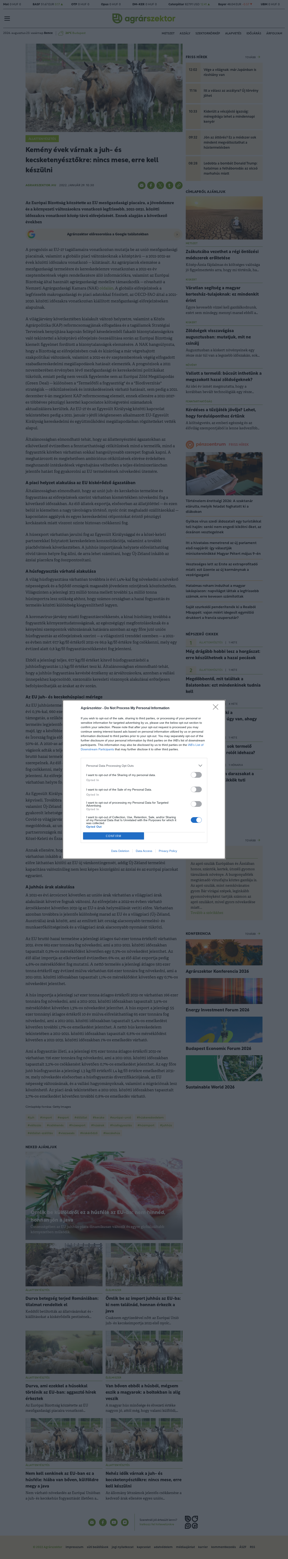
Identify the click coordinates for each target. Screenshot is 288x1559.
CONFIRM (113, 836)
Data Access (144, 851)
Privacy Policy (168, 851)
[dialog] (144, 779)
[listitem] (144, 765)
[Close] (217, 708)
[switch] (196, 775)
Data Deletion (120, 851)
